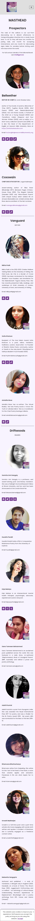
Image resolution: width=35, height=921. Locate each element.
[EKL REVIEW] (11, 7)
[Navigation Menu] (31, 7)
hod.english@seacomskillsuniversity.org (19, 132)
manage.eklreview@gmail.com (16, 205)
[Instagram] (11, 139)
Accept (20, 919)
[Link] (15, 139)
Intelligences (19, 55)
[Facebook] (3, 139)
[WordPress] (15, 499)
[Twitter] (7, 139)
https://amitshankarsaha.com (12, 128)
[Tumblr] (11, 608)
